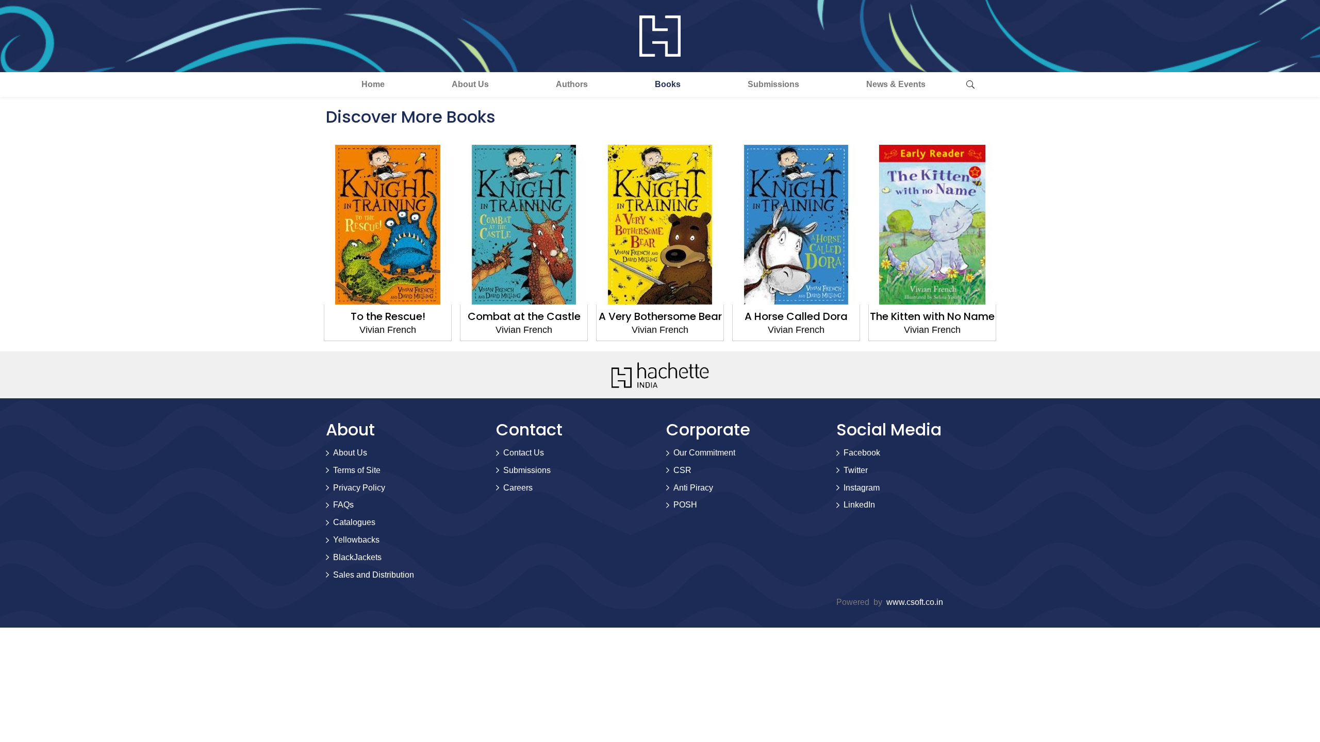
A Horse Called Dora (796, 316)
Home (373, 84)
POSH (685, 504)
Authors (572, 84)
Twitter (856, 470)
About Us (470, 84)
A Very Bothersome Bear (660, 316)
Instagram (862, 487)
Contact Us (523, 452)
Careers (518, 487)
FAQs (343, 504)
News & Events (896, 84)
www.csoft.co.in (914, 602)
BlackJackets (357, 557)
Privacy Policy (359, 487)
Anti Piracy (693, 487)
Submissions (773, 84)
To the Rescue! (388, 316)
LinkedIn (859, 504)
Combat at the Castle (524, 316)
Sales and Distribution (373, 574)
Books (668, 84)
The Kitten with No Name (932, 316)
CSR (682, 470)
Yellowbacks (356, 539)
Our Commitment (704, 452)
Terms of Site (357, 470)
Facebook (862, 452)
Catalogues (354, 522)
